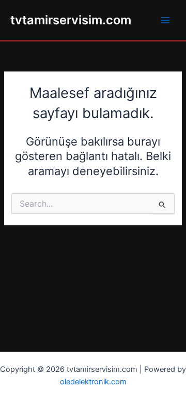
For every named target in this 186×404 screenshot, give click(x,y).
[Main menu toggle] (165, 20)
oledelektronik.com (93, 381)
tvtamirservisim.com (70, 19)
